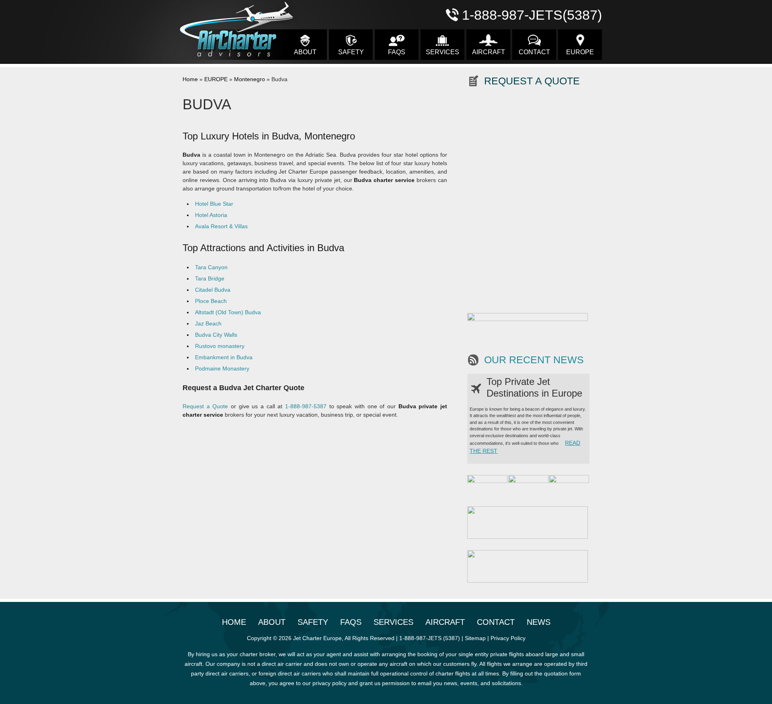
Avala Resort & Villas (221, 226)
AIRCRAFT (488, 52)
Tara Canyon (211, 267)
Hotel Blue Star (214, 204)
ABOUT (305, 52)
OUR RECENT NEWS (534, 360)
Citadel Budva (212, 290)
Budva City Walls (216, 335)
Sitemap (475, 638)
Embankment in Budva (224, 357)
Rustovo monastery (219, 346)
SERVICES (442, 52)
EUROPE (580, 52)
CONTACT (534, 52)
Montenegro (249, 79)
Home (190, 79)
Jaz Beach (208, 323)
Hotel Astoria (211, 215)
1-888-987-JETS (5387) (429, 638)
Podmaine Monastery (222, 368)
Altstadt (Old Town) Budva (228, 312)
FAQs (396, 52)
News (538, 622)
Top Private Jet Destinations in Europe (534, 387)
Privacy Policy (508, 638)
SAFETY (351, 52)
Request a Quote (205, 406)
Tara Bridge (209, 278)
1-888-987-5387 (305, 406)
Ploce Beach (211, 301)
